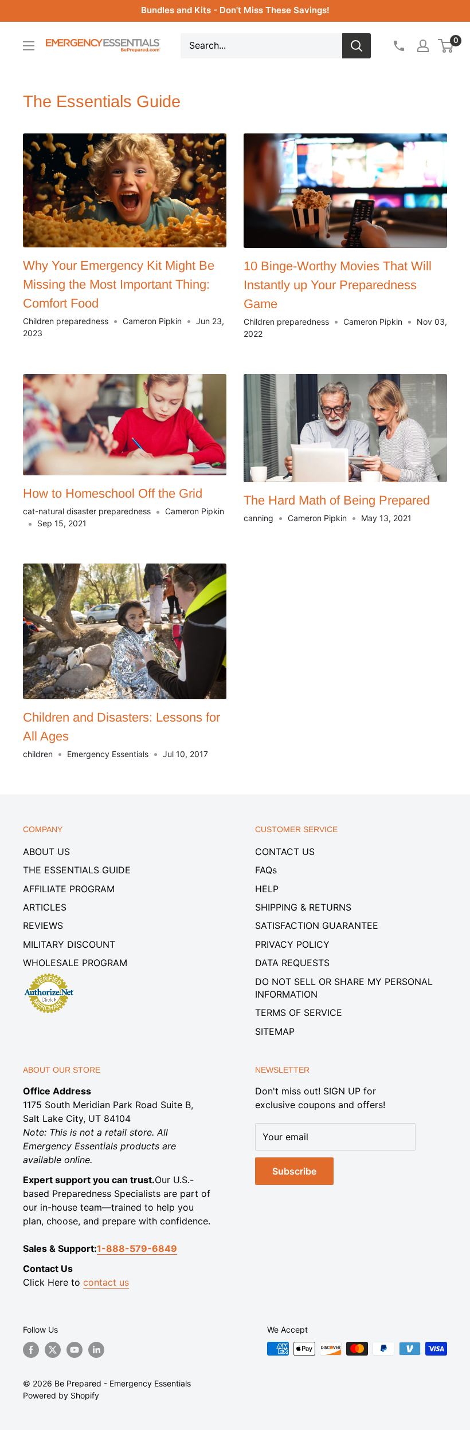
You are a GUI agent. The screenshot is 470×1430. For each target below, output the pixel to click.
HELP (267, 889)
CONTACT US (285, 851)
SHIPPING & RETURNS (303, 907)
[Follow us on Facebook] (31, 1350)
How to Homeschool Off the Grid (112, 493)
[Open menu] (28, 45)
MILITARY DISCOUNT (69, 944)
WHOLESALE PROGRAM (75, 962)
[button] (445, 46)
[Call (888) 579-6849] (398, 46)
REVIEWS (43, 925)
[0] (446, 46)
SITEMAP (275, 1031)
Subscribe (294, 1171)
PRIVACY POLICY (292, 944)
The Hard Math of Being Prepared (337, 500)
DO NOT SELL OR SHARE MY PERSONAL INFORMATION (344, 988)
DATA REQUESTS (292, 962)
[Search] (356, 45)
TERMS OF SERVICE (298, 1012)
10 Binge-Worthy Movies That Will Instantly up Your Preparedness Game (338, 285)
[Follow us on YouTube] (74, 1350)
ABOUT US (46, 851)
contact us (106, 1282)
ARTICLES (44, 907)
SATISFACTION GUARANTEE (316, 925)
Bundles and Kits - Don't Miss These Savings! (235, 10)
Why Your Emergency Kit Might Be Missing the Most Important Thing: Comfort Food (118, 284)
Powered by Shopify (61, 1395)
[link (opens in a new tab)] (49, 975)
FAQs (266, 870)
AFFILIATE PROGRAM (69, 889)
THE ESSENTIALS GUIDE (77, 870)
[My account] (423, 46)
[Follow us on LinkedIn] (96, 1350)
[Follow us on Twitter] (53, 1350)
